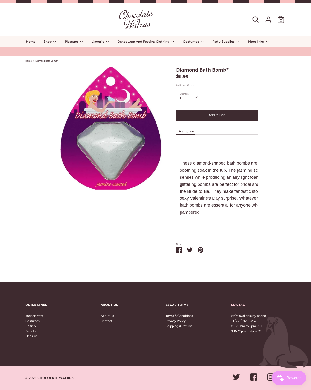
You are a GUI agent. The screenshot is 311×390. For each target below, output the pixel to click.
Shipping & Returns (179, 326)
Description (186, 131)
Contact (106, 321)
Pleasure (72, 42)
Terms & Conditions (179, 316)
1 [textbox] (180, 98)
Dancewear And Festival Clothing (144, 42)
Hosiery (30, 326)
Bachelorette (34, 316)
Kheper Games (186, 85)
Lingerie (98, 42)
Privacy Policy (176, 321)
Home (30, 42)
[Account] (268, 17)
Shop (47, 42)
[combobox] (188, 96)
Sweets (30, 331)
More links (256, 42)
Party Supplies (223, 42)
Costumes (191, 42)
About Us (107, 316)
